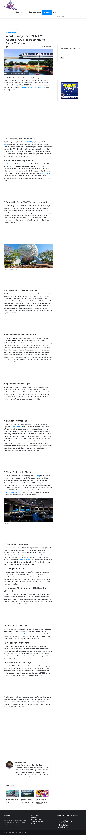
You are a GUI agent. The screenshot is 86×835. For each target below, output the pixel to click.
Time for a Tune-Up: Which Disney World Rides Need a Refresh (12, 801)
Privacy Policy (34, 817)
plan (5, 144)
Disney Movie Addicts (65, 821)
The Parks (47, 12)
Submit (62, 58)
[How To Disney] (10, 5)
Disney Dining (62, 824)
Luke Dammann (11, 46)
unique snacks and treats (12, 492)
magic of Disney (45, 173)
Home (7, 12)
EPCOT (17, 29)
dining (38, 476)
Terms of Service (35, 815)
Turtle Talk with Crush (29, 634)
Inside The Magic (63, 827)
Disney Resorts (34, 12)
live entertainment (24, 560)
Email (61, 53)
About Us (33, 823)
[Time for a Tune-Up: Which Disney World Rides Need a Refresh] (12, 793)
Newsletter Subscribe (37, 821)
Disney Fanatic (62, 820)
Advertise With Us (36, 819)
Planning (15, 12)
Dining (23, 12)
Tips (55, 12)
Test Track (16, 427)
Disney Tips (61, 823)
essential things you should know (34, 87)
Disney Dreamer (63, 825)
